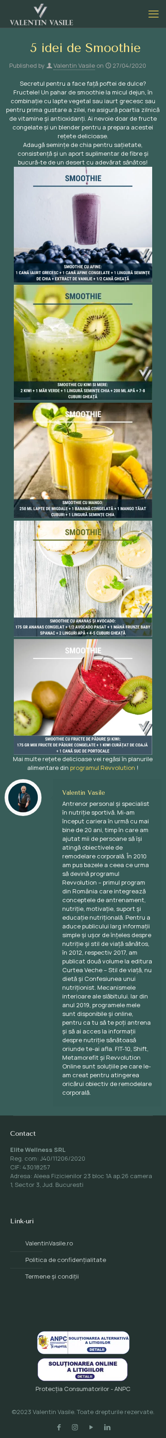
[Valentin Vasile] (41, 13)
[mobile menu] (153, 14)
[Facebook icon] (58, 1427)
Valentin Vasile (74, 65)
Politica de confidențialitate (65, 1260)
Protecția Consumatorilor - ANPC (83, 1389)
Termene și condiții (52, 1276)
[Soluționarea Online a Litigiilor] (82, 1380)
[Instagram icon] (74, 1427)
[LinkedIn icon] (107, 1427)
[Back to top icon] (147, 1419)
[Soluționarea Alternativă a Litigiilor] (83, 1352)
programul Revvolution (102, 767)
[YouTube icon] (91, 1427)
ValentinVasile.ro (49, 1243)
